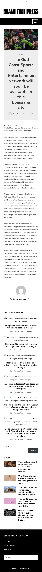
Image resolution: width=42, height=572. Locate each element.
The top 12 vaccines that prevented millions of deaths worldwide (27, 502)
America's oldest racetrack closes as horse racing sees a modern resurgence (21, 386)
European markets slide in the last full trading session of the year (21, 326)
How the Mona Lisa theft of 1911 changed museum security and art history (27, 515)
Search (6, 446)
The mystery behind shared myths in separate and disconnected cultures (27, 467)
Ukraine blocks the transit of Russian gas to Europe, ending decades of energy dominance (21, 407)
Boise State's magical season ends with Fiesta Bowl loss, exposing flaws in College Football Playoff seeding (21, 432)
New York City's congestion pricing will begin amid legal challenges (21, 345)
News (21, 54)
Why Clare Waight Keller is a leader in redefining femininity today (27, 479)
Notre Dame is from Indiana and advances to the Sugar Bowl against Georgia (21, 365)
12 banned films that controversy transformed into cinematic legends (28, 491)
